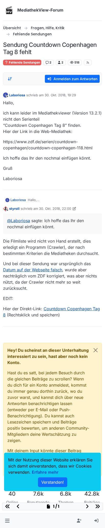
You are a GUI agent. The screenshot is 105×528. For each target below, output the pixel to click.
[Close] (95, 350)
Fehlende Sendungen (24, 62)
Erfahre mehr (45, 472)
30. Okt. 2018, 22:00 (55, 208)
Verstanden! (52, 482)
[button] (7, 521)
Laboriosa (17, 95)
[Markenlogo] (9, 10)
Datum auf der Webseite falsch (32, 269)
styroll (14, 208)
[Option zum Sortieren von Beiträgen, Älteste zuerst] (10, 79)
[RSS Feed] (88, 62)
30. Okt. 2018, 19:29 (60, 95)
